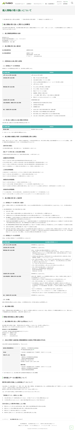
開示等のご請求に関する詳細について (48, 423)
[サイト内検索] (72, 3)
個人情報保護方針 (23, 423)
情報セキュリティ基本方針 (23, 425)
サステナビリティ (38, 3)
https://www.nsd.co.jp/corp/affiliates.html (47, 263)
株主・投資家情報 (49, 3)
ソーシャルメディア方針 (45, 425)
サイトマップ (54, 425)
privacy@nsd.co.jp (38, 56)
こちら (29, 389)
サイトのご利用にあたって (35, 425)
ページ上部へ (71, 427)
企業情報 (29, 3)
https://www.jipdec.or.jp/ (28, 349)
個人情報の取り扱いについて (33, 423)
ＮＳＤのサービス (19, 3)
